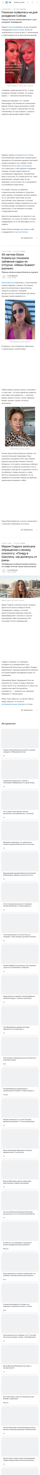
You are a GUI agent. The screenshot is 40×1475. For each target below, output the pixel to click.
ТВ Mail (22, 251)
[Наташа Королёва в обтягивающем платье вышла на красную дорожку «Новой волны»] (20, 1421)
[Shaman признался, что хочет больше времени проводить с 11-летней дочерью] (20, 1113)
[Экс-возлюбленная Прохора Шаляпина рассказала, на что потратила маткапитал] (20, 1205)
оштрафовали (20, 155)
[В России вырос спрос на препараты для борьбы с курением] (20, 1390)
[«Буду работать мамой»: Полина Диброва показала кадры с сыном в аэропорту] (20, 989)
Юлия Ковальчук (8, 283)
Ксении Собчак (18, 30)
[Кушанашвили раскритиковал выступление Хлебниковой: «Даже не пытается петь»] (20, 866)
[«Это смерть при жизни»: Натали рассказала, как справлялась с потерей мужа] (20, 805)
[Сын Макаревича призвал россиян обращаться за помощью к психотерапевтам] (20, 1020)
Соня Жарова (12, 276)
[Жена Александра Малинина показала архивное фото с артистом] (20, 1143)
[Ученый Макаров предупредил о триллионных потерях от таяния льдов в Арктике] (20, 1082)
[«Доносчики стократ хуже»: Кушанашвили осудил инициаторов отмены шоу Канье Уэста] (20, 1451)
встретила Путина (20, 232)
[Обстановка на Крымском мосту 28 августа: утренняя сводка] (20, 1051)
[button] (20, 61)
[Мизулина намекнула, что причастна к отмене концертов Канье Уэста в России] (20, 835)
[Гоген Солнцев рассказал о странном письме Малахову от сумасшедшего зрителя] (20, 897)
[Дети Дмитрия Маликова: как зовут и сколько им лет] (20, 1359)
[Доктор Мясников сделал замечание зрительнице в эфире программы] (20, 1174)
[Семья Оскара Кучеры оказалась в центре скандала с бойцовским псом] (20, 743)
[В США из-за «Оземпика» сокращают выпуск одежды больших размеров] (20, 1236)
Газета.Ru (23, 9)
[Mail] (6, 2)
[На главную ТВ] (9, 2)
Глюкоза (11, 27)
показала (23, 521)
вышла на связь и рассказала (20, 166)
